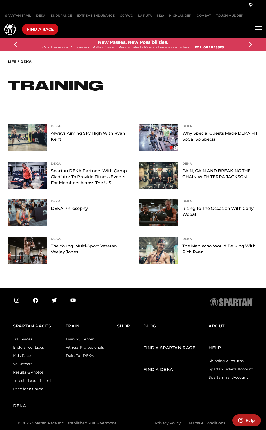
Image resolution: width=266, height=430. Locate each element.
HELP (215, 347)
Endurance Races (28, 347)
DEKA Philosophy (69, 208)
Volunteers (22, 364)
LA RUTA (145, 15)
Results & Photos (28, 372)
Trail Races (22, 339)
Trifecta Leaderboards (32, 380)
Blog (149, 326)
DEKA (40, 15)
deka (26, 62)
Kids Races (22, 355)
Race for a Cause (28, 388)
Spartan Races (32, 326)
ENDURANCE (61, 15)
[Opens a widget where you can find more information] (246, 420)
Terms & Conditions (207, 423)
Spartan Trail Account (228, 377)
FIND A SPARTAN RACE (169, 347)
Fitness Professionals (85, 347)
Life (12, 62)
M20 (160, 15)
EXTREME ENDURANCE (96, 15)
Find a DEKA (158, 369)
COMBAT (204, 15)
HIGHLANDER (180, 15)
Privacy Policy (168, 423)
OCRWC (126, 15)
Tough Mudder (229, 15)
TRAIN (73, 326)
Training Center (80, 339)
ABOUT (217, 326)
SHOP (123, 326)
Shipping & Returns (226, 361)
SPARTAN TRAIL (18, 15)
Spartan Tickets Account (231, 369)
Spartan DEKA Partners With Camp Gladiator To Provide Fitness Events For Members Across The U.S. (89, 176)
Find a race (40, 29)
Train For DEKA (80, 355)
